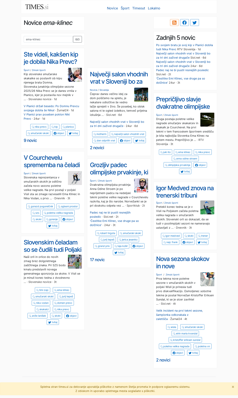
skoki (38, 219)
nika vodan (42, 302)
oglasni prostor (69, 206)
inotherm (101, 133)
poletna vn (203, 346)
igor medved (172, 235)
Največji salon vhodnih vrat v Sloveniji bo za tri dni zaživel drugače (119, 81)
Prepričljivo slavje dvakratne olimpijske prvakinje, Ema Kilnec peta (184, 110)
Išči (77, 39)
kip (56, 126)
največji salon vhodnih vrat (128, 133)
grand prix (103, 245)
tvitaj (75, 133)
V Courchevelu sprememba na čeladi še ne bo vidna (52, 165)
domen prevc (64, 302)
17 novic (97, 259)
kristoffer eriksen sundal (186, 339)
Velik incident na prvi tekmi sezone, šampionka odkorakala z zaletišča (179, 315)
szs (37, 212)
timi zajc (44, 289)
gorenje (53, 219)
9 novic (30, 140)
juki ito (167, 152)
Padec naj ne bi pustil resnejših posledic (182, 70)
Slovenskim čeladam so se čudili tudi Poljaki (52, 246)
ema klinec (184, 152)
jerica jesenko (129, 239)
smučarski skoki (39, 133)
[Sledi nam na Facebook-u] (184, 22)
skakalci (44, 309)
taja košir (122, 245)
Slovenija (104, 90)
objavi (60, 133)
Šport (125, 8)
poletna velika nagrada (59, 212)
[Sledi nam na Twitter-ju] (194, 22)
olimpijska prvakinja (178, 164)
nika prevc (40, 126)
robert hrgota (107, 233)
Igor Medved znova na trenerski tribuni (185, 191)
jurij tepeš (108, 239)
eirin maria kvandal (186, 333)
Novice (112, 8)
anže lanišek (38, 315)
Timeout (138, 8)
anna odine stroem (186, 158)
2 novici (97, 147)
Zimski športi (39, 70)
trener (204, 235)
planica (69, 126)
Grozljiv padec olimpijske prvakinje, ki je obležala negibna (119, 172)
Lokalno (154, 8)
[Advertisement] (119, 41)
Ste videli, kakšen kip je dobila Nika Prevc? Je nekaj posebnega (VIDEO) (51, 65)
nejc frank (172, 242)
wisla (173, 326)
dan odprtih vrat (105, 140)
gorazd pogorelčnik (41, 206)
